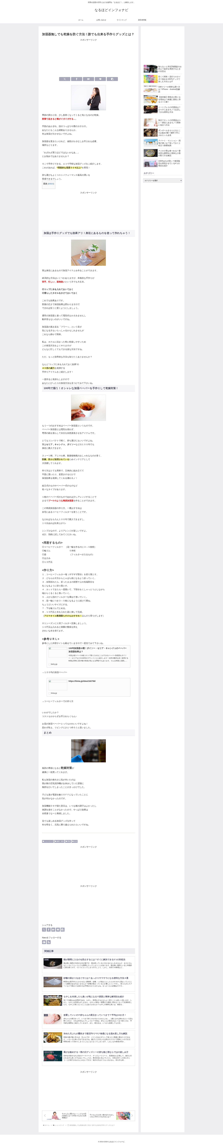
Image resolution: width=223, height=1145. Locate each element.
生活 (75, 841)
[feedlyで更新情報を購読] (44, 942)
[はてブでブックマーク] (88, 79)
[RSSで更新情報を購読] (49, 942)
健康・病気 (60, 841)
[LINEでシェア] (100, 79)
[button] (112, 79)
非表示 (51, 184)
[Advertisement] (88, 58)
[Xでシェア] (64, 79)
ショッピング (49, 841)
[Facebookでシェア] (76, 79)
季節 (68, 841)
